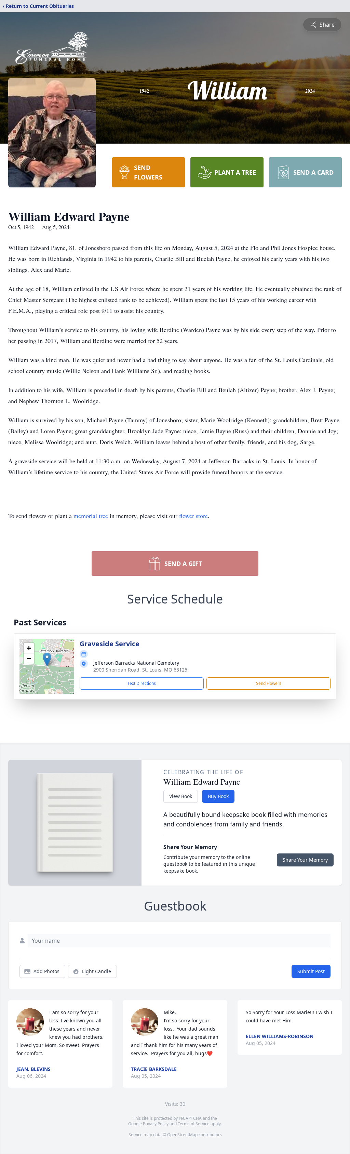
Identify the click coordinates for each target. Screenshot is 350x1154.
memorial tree (90, 516)
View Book (180, 796)
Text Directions (141, 683)
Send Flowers (268, 683)
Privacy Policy (156, 1124)
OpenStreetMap (182, 1135)
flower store (193, 516)
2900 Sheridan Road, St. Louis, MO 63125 (140, 669)
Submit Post (311, 971)
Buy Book (218, 796)
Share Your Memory (305, 860)
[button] (47, 659)
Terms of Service (194, 1124)
